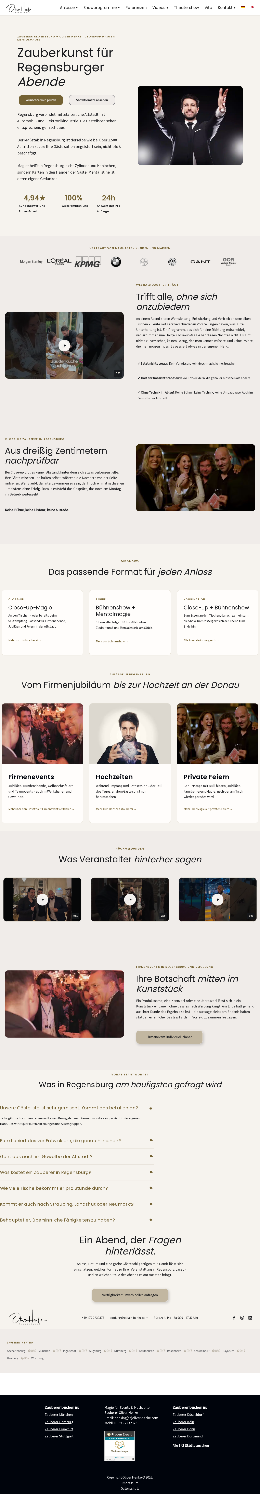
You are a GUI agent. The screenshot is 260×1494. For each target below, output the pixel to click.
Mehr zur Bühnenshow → (112, 641)
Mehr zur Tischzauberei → (25, 640)
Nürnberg (120, 1351)
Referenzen (136, 7)
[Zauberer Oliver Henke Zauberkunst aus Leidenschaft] (20, 8)
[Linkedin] (250, 1318)
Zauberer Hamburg (59, 1422)
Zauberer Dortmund (188, 1436)
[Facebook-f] (234, 1318)
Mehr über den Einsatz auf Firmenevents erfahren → (41, 809)
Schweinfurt (202, 1351)
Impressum (130, 1483)
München (44, 1351)
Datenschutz (130, 1488)
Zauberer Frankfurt (59, 1429)
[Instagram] (242, 1318)
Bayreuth (228, 1351)
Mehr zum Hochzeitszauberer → (116, 809)
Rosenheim (174, 1351)
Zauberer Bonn (184, 1429)
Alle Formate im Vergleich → (201, 640)
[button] (77, 8)
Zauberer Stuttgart (59, 1436)
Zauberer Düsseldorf (188, 1414)
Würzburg (37, 1358)
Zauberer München (59, 1414)
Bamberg (12, 1358)
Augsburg (95, 1351)
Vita (208, 7)
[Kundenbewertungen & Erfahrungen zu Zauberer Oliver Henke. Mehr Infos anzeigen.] (119, 1460)
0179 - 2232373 (125, 1423)
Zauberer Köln (183, 1422)
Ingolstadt (69, 1351)
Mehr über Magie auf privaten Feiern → (208, 809)
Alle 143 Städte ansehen (191, 1445)
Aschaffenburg (16, 1351)
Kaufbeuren (146, 1351)
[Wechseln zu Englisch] (252, 6)
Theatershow (186, 7)
